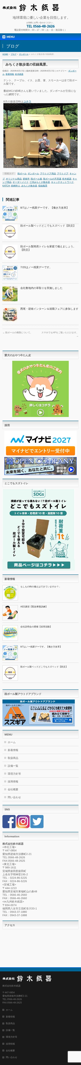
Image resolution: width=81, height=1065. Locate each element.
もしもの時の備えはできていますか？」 (40, 586)
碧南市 (26, 179)
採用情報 (13, 781)
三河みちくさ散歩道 (40, 182)
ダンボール (33, 173)
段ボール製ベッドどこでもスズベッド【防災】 (48, 225)
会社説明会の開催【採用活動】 (36, 626)
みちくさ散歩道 (29, 185)
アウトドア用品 (48, 173)
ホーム (12, 742)
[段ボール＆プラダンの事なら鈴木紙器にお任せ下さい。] (30, 7)
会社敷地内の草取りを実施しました (41, 287)
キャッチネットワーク (62, 182)
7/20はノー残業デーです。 (36, 267)
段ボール (22, 173)
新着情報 (10, 74)
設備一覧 (13, 765)
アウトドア (62, 173)
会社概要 (13, 789)
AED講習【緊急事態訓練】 (34, 606)
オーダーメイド (20, 182)
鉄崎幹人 (15, 185)
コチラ (27, 101)
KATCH (6, 185)
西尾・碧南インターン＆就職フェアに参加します (49, 308)
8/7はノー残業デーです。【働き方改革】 (44, 207)
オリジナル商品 (14, 179)
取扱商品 (13, 757)
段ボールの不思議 (52, 179)
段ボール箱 (36, 179)
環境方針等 (14, 773)
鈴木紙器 (19, 74)
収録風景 (42, 185)
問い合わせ (14, 797)
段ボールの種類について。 (17, 332)
